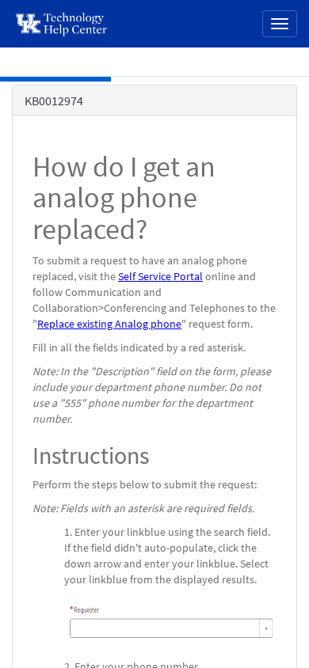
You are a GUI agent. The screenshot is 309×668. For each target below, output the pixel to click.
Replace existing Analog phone (109, 324)
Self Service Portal (160, 276)
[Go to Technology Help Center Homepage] (62, 23)
